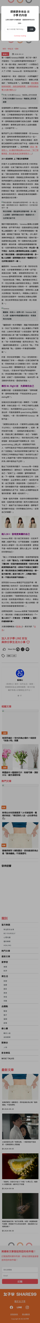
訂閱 (31, 29)
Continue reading (20, 36)
